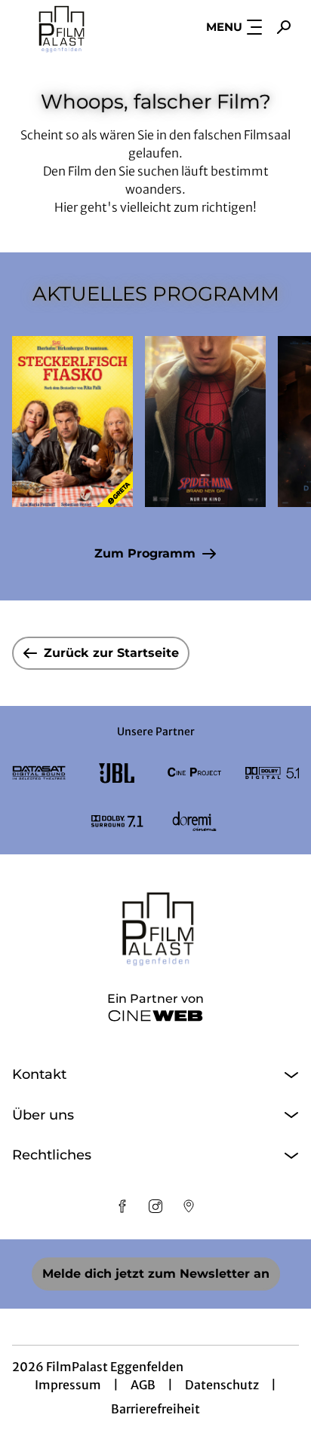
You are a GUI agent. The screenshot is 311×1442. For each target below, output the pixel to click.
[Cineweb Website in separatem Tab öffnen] (155, 1016)
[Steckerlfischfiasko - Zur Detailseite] (72, 421)
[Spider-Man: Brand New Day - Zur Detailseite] (205, 421)
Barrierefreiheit (155, 1408)
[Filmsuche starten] (284, 27)
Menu (224, 27)
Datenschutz (222, 1384)
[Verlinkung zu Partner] (39, 773)
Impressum (68, 1384)
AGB (143, 1384)
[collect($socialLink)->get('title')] (122, 1206)
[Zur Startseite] (80, 27)
